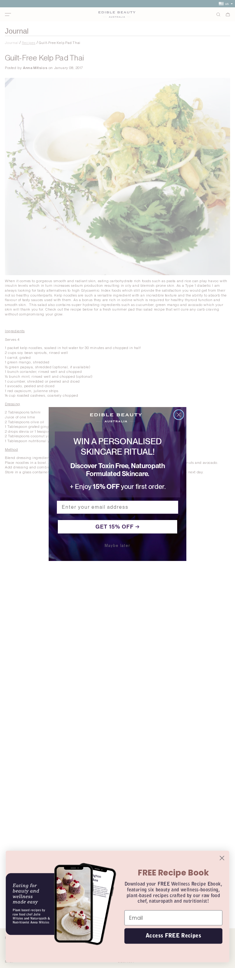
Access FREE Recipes (173, 936)
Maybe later (117, 546)
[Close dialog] (178, 414)
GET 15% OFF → (117, 526)
